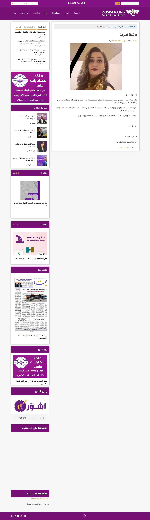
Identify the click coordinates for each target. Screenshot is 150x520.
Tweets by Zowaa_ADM (40, 498)
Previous (17, 224)
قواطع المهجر (112, 27)
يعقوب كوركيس (31, 165)
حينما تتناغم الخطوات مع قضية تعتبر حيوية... (25, 145)
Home (131, 27)
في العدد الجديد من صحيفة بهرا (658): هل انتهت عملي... (32, 337)
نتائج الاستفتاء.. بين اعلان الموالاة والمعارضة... (30, 258)
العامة (18, 27)
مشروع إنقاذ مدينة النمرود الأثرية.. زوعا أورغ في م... (30, 204)
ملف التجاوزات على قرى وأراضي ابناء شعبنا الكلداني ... (31, 382)
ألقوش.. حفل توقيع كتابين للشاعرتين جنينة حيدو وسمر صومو (30, 33)
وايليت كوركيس (31, 151)
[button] (24, 3)
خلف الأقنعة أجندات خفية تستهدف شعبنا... (27, 117)
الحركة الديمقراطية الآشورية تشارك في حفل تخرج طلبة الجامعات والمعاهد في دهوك (31, 42)
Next (14, 224)
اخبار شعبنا (42, 27)
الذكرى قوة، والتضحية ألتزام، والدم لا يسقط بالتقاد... (24, 159)
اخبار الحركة (122, 27)
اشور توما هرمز (31, 137)
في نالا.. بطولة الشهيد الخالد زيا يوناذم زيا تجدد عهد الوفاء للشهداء (30, 51)
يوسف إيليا (32, 123)
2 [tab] (16, 173)
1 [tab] (18, 173)
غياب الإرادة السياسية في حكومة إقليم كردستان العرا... (24, 131)
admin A (114, 40)
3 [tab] (14, 173)
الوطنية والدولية (29, 27)
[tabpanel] (30, 195)
